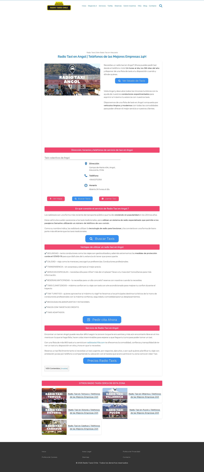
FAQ (139, 6)
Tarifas (110, 6)
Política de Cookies (49, 457)
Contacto (152, 6)
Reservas (118, 6)
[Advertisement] (102, 29)
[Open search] (160, 5)
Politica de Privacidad (131, 452)
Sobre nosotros (130, 6)
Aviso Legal (86, 452)
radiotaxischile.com (96, 342)
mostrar (64, 368)
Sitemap (85, 457)
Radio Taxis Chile (93, 52)
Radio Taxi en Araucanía (109, 52)
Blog (145, 6)
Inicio (84, 6)
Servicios (102, 6)
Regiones (91, 6)
